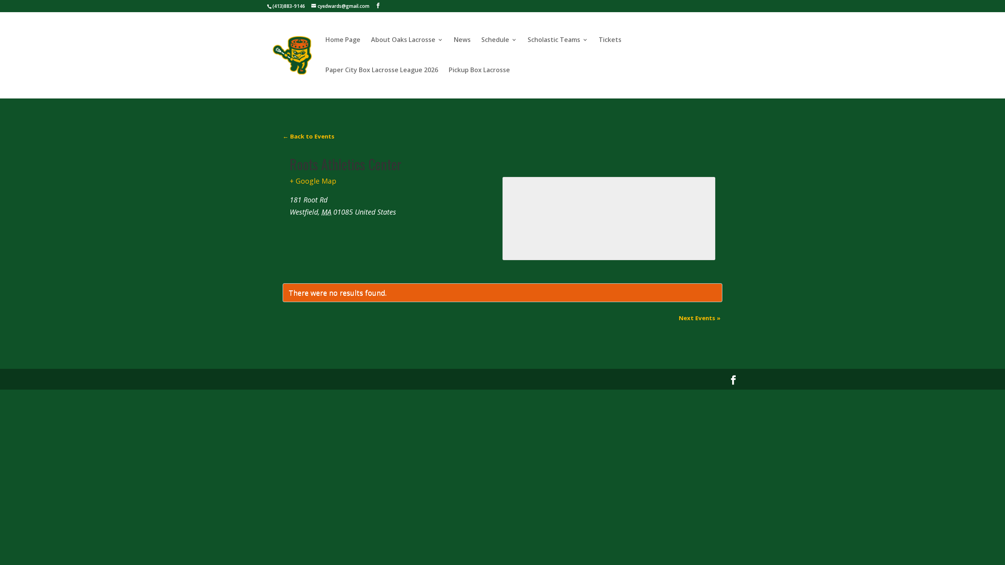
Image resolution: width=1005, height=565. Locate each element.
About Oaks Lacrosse (403, 40)
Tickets (610, 40)
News (462, 40)
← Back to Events (308, 136)
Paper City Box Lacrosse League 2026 (381, 70)
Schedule (495, 40)
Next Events (699, 318)
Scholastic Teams (554, 40)
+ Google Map (313, 181)
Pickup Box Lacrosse (479, 70)
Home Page (342, 40)
